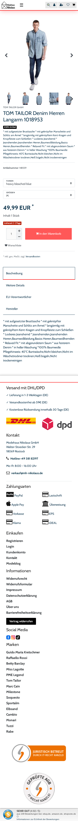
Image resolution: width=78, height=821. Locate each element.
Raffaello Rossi (16, 658)
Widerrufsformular (19, 584)
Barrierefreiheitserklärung (24, 613)
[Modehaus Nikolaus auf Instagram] (13, 637)
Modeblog (13, 563)
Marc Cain (13, 686)
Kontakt (11, 558)
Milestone (13, 692)
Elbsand (12, 709)
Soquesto (13, 697)
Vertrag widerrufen (21, 621)
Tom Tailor (13, 680)
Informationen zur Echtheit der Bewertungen (38, 819)
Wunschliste (14, 245)
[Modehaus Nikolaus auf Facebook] (8, 637)
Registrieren (14, 541)
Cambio (11, 714)
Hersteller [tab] (12, 309)
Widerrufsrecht (16, 579)
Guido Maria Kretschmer (23, 652)
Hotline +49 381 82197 (24, 458)
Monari (11, 720)
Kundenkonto (16, 552)
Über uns (12, 607)
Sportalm (12, 703)
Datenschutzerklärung (21, 596)
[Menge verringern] (19, 237)
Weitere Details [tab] (15, 285)
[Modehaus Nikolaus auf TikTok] (18, 637)
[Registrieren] (61, 5)
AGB (9, 601)
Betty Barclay (15, 663)
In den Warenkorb (50, 233)
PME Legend (15, 675)
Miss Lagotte (15, 669)
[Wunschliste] (68, 5)
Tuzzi (10, 726)
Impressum (14, 590)
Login (10, 546)
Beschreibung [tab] (14, 273)
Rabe (10, 731)
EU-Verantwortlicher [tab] (18, 297)
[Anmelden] (55, 5)
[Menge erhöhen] (19, 231)
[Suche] (48, 5)
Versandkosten (33, 256)
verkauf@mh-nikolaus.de (27, 473)
